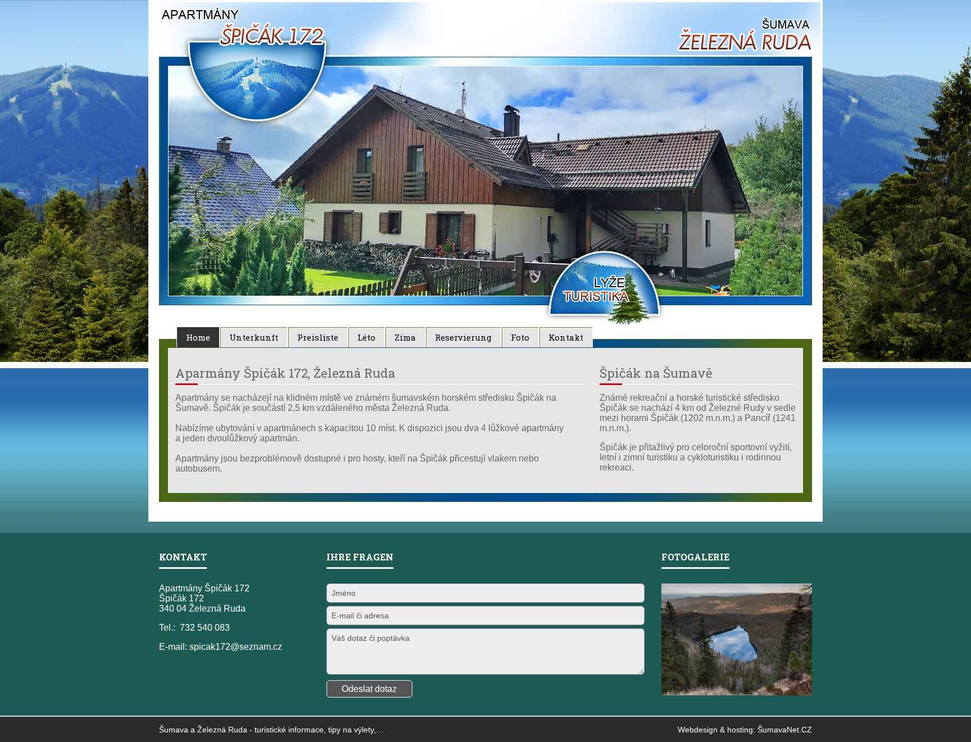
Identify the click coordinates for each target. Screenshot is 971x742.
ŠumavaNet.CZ (784, 729)
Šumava (173, 729)
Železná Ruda (222, 729)
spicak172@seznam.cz (235, 646)
